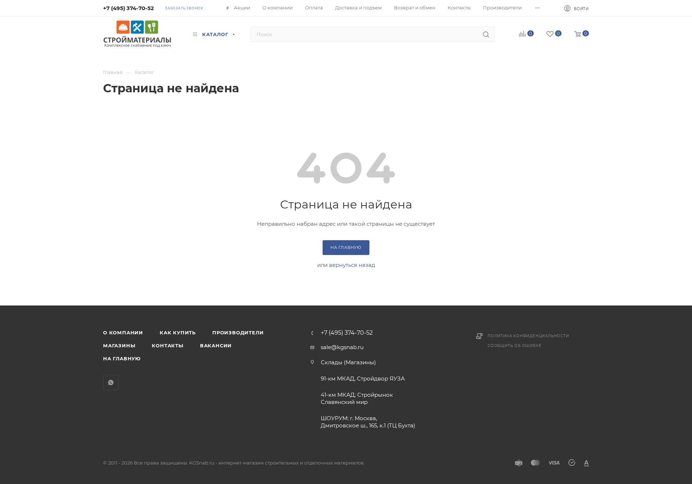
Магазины (119, 345)
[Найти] (486, 34)
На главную (122, 358)
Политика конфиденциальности (528, 336)
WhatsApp (111, 382)
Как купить (178, 332)
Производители (237, 332)
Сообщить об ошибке (514, 345)
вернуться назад (352, 264)
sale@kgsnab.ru (342, 347)
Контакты (167, 345)
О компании (123, 332)
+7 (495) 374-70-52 (128, 8)
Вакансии (216, 345)
